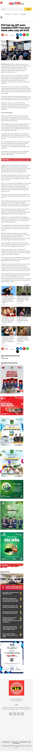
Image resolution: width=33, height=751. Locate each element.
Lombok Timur (5, 707)
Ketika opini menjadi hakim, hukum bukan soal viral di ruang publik (14, 587)
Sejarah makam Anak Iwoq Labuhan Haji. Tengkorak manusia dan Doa (10, 612)
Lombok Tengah (12, 707)
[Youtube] (22, 713)
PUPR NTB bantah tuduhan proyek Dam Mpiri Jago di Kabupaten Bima (10, 606)
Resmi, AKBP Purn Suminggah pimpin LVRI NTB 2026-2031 (11, 593)
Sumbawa (4, 709)
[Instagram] (14, 713)
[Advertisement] (16, 727)
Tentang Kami (6, 742)
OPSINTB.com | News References (17, 745)
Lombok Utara (18, 709)
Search (28, 9)
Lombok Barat (27, 707)
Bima (22, 709)
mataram (18, 707)
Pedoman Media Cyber (25, 742)
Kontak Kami (14, 742)
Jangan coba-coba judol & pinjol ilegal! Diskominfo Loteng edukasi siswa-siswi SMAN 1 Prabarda (10, 628)
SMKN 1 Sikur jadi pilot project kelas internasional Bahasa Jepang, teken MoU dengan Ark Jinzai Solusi (10, 600)
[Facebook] (10, 713)
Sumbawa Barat (27, 709)
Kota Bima (12, 709)
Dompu (8, 709)
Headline (6, 35)
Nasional (22, 707)
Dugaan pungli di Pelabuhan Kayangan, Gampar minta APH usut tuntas (10, 635)
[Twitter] (18, 713)
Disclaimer (16, 743)
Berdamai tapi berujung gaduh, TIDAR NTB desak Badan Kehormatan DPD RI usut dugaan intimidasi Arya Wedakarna (12, 620)
